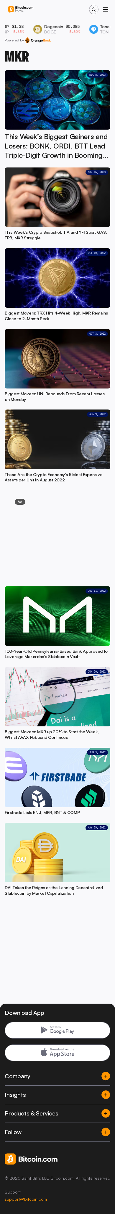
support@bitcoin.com (26, 1199)
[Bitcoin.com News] (21, 9)
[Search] (93, 9)
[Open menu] (105, 9)
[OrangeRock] (38, 40)
